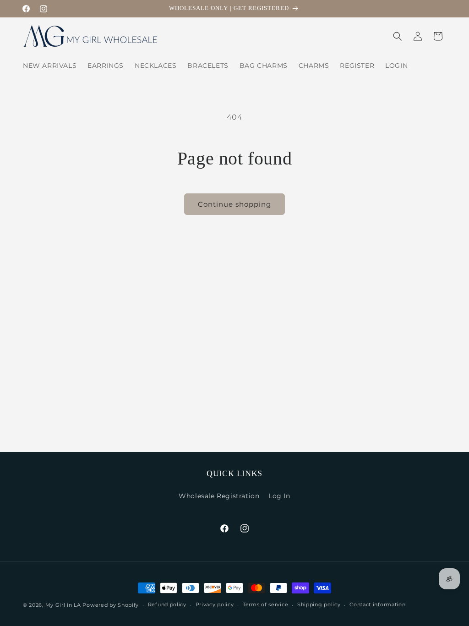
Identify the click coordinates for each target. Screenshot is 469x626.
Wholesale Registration (219, 496)
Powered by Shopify (110, 605)
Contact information (377, 604)
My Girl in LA (63, 605)
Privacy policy (215, 604)
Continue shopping (234, 204)
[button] (397, 36)
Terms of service (265, 604)
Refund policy (167, 604)
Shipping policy (319, 604)
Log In (279, 496)
